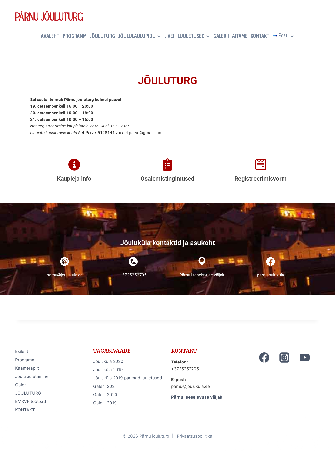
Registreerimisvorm (260, 178)
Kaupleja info (74, 178)
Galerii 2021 (104, 386)
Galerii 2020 (105, 394)
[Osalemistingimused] (167, 164)
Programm (25, 359)
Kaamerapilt (27, 368)
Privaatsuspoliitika (194, 436)
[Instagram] (284, 357)
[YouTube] (305, 357)
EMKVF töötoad (30, 401)
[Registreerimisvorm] (261, 164)
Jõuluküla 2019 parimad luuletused (127, 378)
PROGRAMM (75, 36)
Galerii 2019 (105, 403)
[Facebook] (264, 357)
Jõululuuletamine (32, 376)
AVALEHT (50, 36)
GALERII (221, 36)
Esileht (21, 351)
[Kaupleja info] (74, 164)
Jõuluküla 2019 (108, 369)
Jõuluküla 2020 (108, 361)
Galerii (21, 384)
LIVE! (169, 36)
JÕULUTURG (102, 36)
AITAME (239, 36)
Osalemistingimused (167, 178)
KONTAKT (260, 36)
